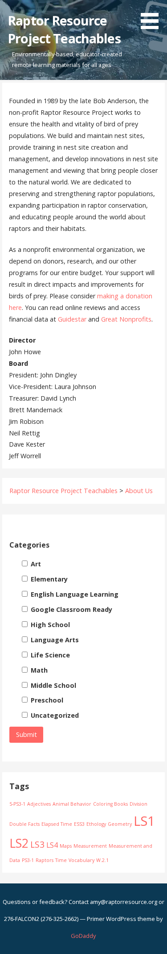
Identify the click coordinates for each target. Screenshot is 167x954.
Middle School (52, 685)
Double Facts (24, 824)
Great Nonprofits (126, 319)
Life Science (49, 655)
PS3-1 (28, 860)
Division (138, 804)
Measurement (90, 846)
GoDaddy (83, 936)
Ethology (96, 824)
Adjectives (39, 804)
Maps (66, 846)
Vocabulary (81, 860)
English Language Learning (73, 594)
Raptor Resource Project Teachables (64, 29)
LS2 (19, 843)
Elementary (48, 579)
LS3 (37, 844)
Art (35, 564)
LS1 (144, 821)
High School (49, 624)
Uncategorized (54, 715)
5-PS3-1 (17, 804)
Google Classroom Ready (70, 609)
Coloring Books (110, 804)
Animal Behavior (72, 804)
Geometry (120, 824)
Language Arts (54, 640)
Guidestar (72, 319)
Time (61, 860)
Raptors (44, 860)
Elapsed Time (56, 824)
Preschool (46, 700)
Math (38, 670)
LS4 (52, 845)
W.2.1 (102, 860)
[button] (152, 16)
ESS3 (79, 824)
